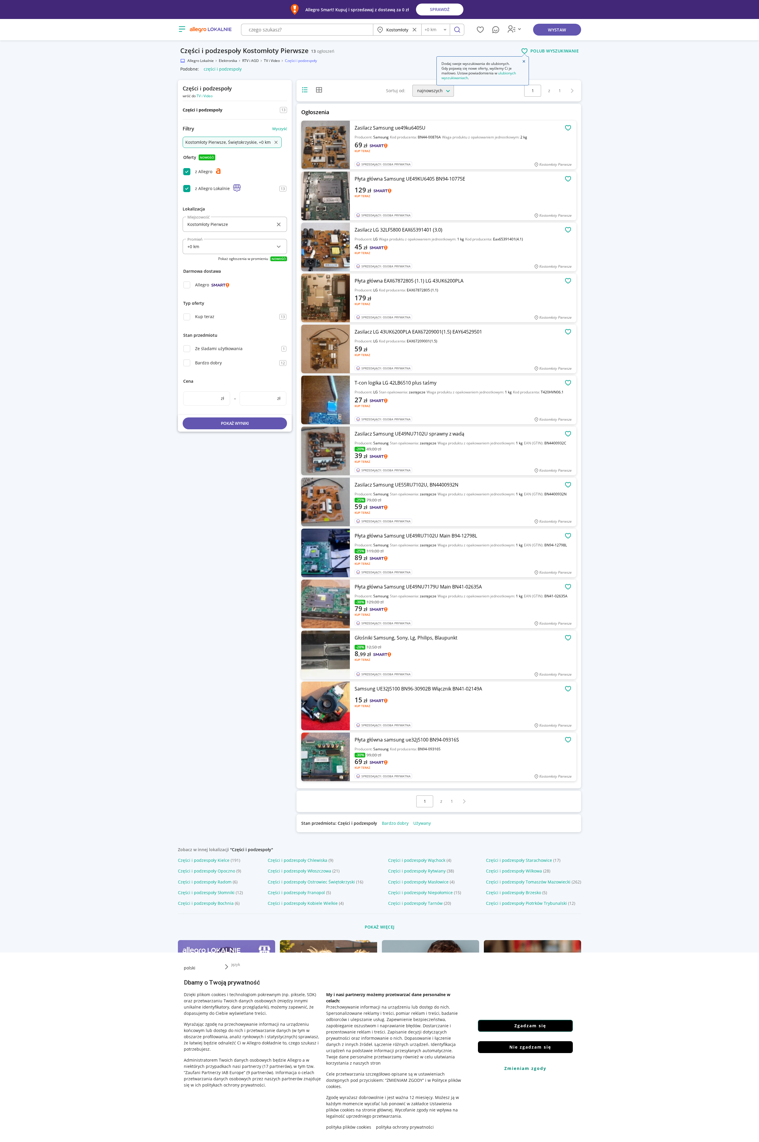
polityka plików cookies (348, 1127)
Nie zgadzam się (530, 1047)
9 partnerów (260, 1072)
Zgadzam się (530, 1025)
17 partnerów (277, 1066)
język (235, 964)
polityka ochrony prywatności (405, 1127)
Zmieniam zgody (525, 1068)
